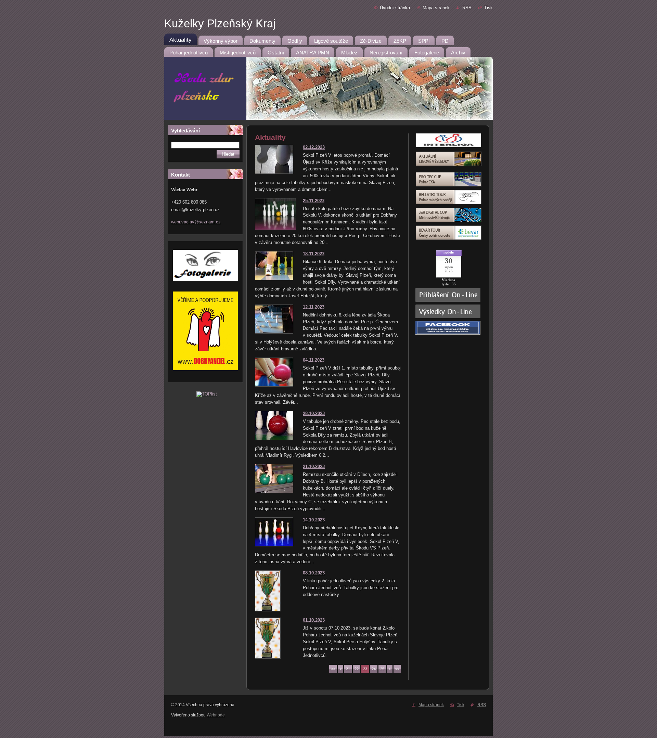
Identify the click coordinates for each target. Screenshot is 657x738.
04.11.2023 (313, 360)
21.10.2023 (314, 466)
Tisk (488, 7)
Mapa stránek (436, 7)
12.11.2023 (313, 307)
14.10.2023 (314, 519)
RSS (467, 7)
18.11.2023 (313, 253)
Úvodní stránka (395, 7)
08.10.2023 (314, 572)
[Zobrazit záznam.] (274, 172)
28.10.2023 (314, 413)
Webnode (216, 715)
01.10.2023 (314, 620)
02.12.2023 (314, 147)
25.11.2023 (313, 200)
